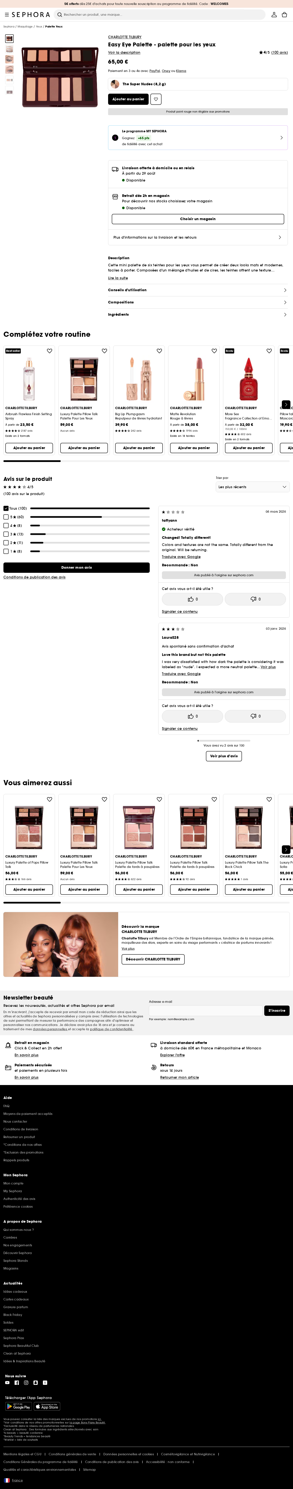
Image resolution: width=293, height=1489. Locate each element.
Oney (166, 71)
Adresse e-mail (160, 1002)
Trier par (222, 478)
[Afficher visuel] (9, 38)
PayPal (155, 71)
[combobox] (253, 487)
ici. (100, 1419)
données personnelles (50, 1029)
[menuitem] (274, 14)
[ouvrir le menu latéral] (6, 14)
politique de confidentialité (111, 1029)
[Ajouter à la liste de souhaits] (49, 350)
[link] (76, 567)
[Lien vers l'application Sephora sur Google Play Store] (18, 1406)
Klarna (181, 71)
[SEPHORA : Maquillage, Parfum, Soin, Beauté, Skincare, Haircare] (31, 14)
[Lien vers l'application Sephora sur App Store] (47, 1406)
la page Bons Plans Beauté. (87, 1422)
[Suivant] (286, 404)
